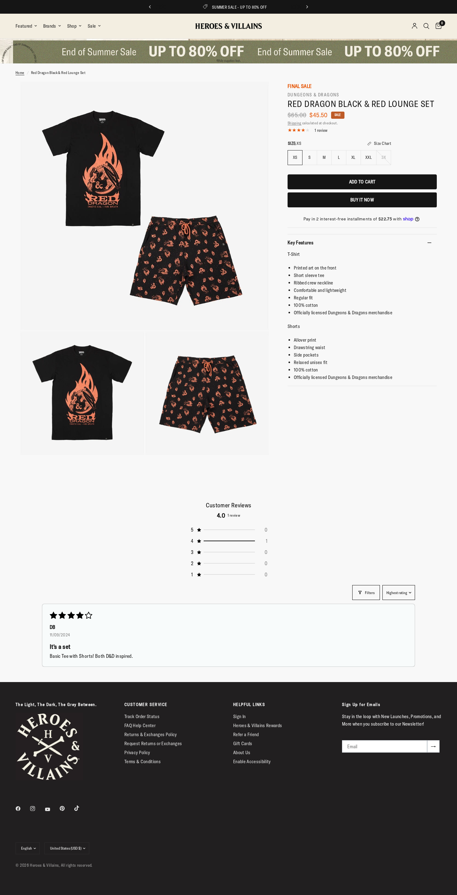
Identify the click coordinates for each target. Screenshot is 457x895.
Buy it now (362, 200)
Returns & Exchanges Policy (150, 734)
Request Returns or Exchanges (153, 743)
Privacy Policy (137, 752)
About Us (242, 752)
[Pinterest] (66, 808)
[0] (436, 26)
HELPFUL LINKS (249, 704)
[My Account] (414, 26)
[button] (228, 530)
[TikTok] (81, 808)
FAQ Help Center (139, 725)
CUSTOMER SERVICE (145, 704)
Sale (92, 26)
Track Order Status (141, 716)
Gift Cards (242, 743)
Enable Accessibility (252, 761)
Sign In (239, 716)
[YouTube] (52, 809)
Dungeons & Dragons (313, 95)
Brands (49, 26)
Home (20, 72)
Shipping (295, 123)
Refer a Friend (246, 734)
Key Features (300, 242)
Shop (72, 26)
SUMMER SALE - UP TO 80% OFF (233, 7)
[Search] (426, 26)
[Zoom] (256, 95)
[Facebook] (22, 808)
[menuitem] (28, 26)
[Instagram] (37, 808)
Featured (24, 26)
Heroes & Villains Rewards (257, 725)
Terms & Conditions (142, 761)
